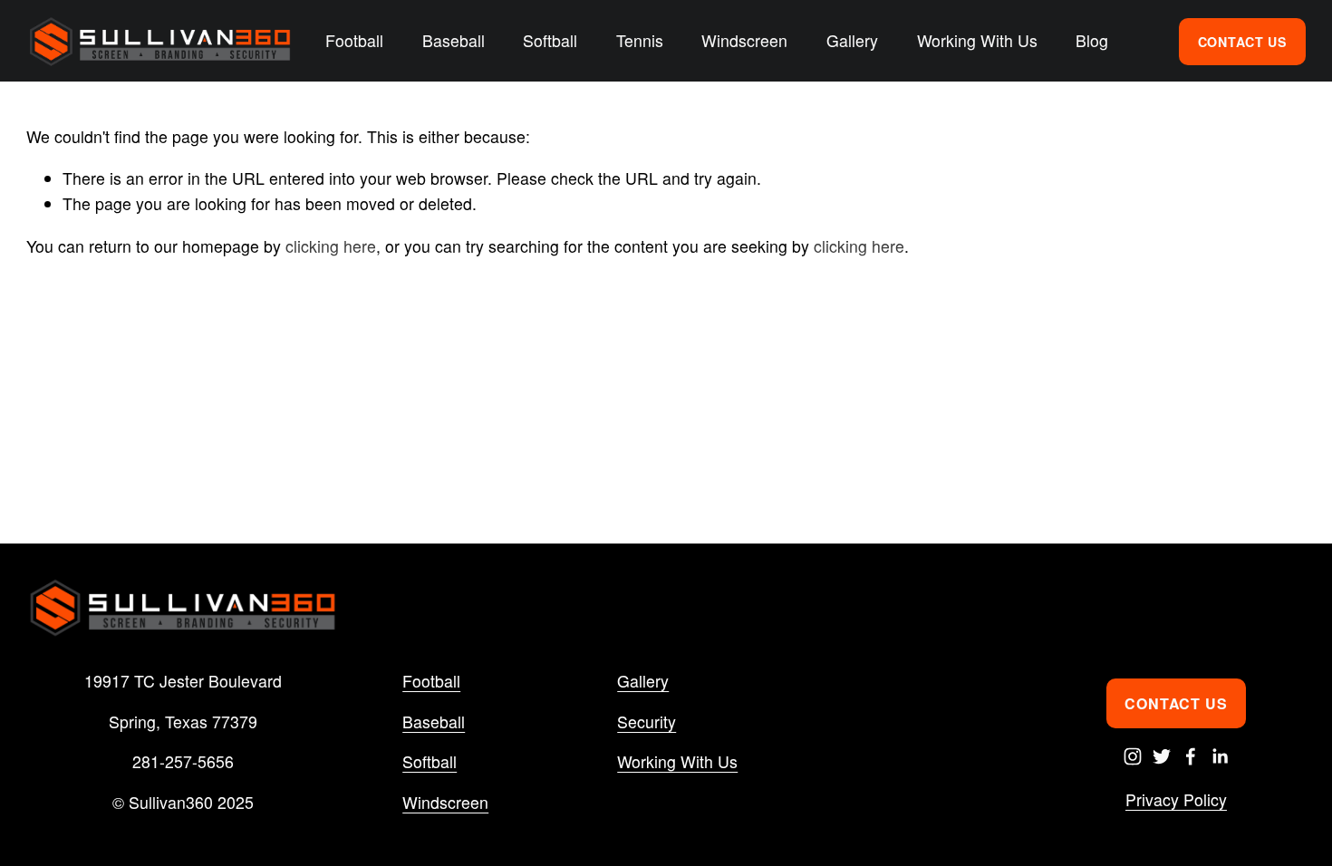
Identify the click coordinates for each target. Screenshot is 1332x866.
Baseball (433, 721)
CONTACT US (1242, 42)
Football (431, 680)
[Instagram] (1133, 756)
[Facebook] (1191, 756)
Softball (429, 761)
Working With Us (677, 761)
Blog (1092, 40)
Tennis (639, 40)
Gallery (852, 40)
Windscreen (445, 802)
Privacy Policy (1176, 799)
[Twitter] (1162, 756)
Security (646, 721)
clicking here (330, 246)
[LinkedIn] (1220, 756)
